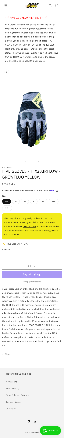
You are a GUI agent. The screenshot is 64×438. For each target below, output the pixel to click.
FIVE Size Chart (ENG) (17, 243)
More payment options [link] (32, 282)
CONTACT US (29, 226)
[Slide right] (38, 161)
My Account (11, 381)
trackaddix (35, 433)
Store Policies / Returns (17, 395)
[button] (6, 5)
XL (44, 202)
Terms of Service (14, 402)
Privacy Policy (12, 388)
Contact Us (11, 408)
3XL (8, 209)
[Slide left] (25, 161)
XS (8, 202)
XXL (55, 202)
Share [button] (8, 354)
